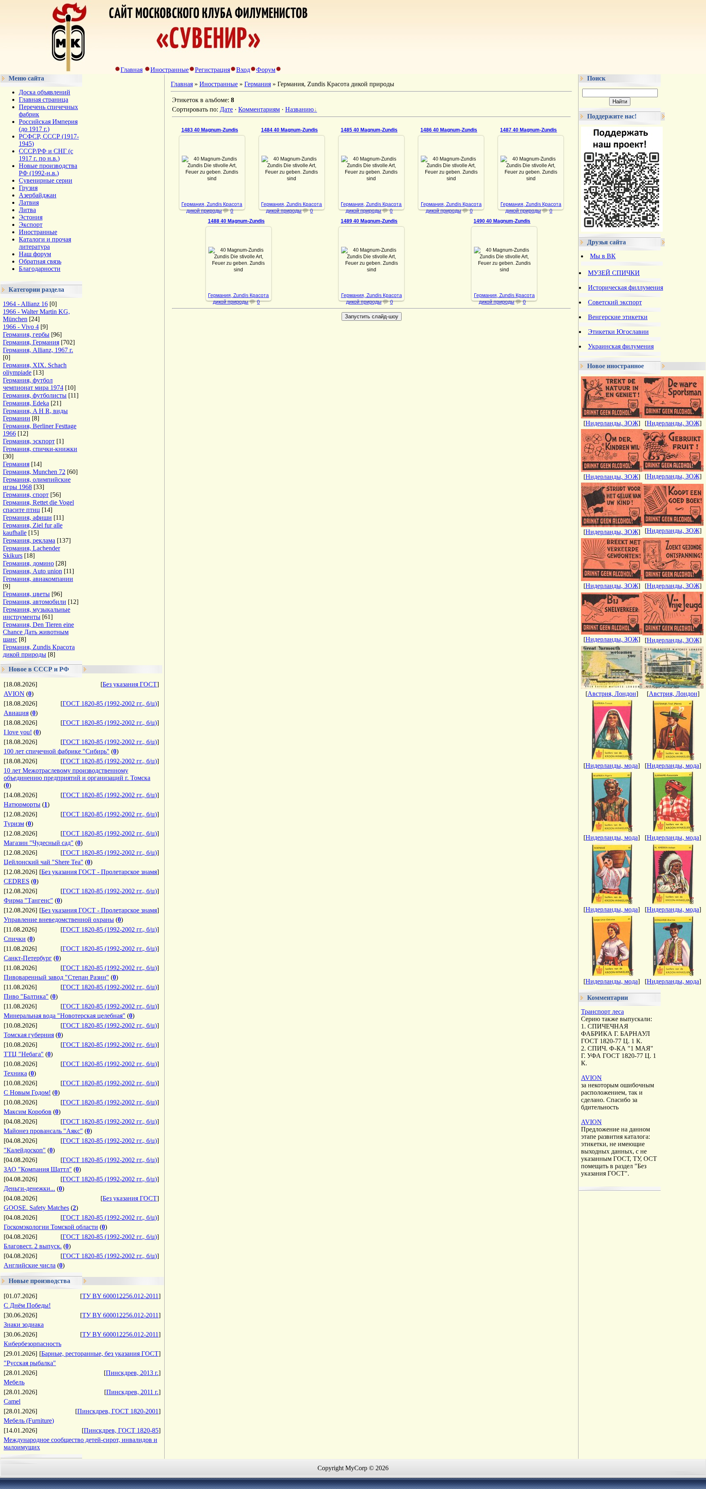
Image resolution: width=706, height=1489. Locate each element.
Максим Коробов (27, 1111)
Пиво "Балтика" (26, 996)
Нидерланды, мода (611, 765)
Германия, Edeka (26, 403)
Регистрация (212, 69)
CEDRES (16, 881)
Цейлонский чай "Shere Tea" (43, 862)
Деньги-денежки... (29, 1188)
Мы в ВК (603, 256)
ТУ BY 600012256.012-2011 (120, 1295)
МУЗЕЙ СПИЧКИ (614, 272)
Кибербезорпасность (32, 1343)
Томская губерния (29, 1034)
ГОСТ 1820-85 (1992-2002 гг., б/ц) (110, 703)
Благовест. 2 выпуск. (33, 1246)
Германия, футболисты (35, 395)
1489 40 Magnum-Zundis (369, 221)
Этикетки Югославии (618, 331)
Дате (226, 109)
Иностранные (169, 69)
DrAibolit (215, 192)
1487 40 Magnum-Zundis (528, 130)
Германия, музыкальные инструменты (36, 613)
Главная (132, 69)
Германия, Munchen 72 (34, 471)
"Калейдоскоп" (25, 1150)
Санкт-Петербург (28, 958)
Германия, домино (28, 563)
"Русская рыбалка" (30, 1362)
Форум (265, 69)
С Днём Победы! (27, 1305)
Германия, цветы (26, 593)
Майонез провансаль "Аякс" (43, 1130)
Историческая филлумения (625, 287)
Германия (16, 464)
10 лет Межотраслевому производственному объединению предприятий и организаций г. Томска (77, 774)
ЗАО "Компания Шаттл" (38, 1169)
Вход (243, 69)
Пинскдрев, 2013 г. (132, 1372)
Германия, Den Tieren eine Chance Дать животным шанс (38, 632)
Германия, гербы (26, 334)
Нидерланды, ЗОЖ (611, 423)
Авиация (16, 712)
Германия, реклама (29, 540)
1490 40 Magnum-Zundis (502, 221)
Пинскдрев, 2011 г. (132, 1391)
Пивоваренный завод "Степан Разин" (56, 977)
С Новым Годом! (27, 1092)
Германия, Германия (31, 342)
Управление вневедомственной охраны (59, 919)
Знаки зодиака (24, 1324)
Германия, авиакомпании (38, 578)
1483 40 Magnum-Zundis (209, 130)
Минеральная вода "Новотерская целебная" (64, 1015)
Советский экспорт (615, 302)
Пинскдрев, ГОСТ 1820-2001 (118, 1411)
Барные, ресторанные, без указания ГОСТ (100, 1353)
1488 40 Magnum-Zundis (236, 221)
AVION (14, 693)
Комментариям (259, 109)
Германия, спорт (26, 494)
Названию (299, 109)
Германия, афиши (27, 517)
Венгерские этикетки (618, 316)
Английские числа (30, 1265)
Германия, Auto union (32, 571)
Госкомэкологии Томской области (51, 1226)
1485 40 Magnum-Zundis (369, 130)
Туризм (14, 823)
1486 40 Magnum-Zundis (448, 130)
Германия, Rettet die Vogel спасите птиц (38, 506)
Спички (15, 938)
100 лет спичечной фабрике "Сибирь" (56, 751)
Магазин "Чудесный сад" (39, 842)
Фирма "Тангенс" (28, 900)
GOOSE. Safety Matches (36, 1207)
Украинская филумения (621, 346)
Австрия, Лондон (612, 693)
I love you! (18, 732)
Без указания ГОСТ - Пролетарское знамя (99, 871)
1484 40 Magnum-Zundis (289, 130)
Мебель (14, 1382)
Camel (12, 1401)
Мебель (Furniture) (29, 1420)
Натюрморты (22, 804)
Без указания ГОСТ (130, 684)
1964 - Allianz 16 (25, 303)
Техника (15, 1073)
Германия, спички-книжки (40, 448)
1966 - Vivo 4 (21, 326)
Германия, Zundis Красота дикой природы (39, 651)
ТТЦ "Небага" (24, 1054)
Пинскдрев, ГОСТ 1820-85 (121, 1430)
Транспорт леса (602, 1011)
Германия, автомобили (34, 601)
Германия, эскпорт (29, 441)
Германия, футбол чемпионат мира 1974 (33, 384)
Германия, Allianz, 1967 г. (38, 350)
